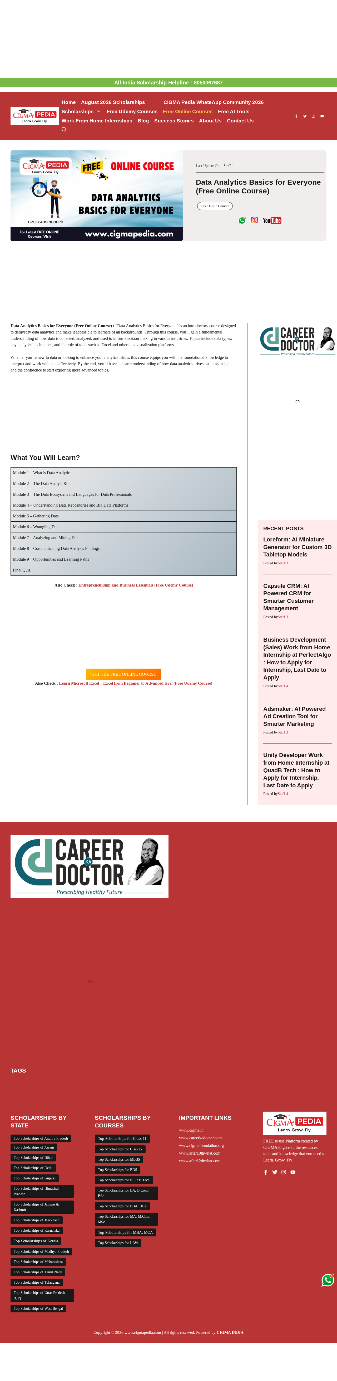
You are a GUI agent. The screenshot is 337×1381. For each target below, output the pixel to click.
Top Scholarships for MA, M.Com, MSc (124, 1219)
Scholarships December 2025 (207, 1089)
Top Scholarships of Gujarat (35, 1178)
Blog (143, 120)
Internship (299, 1083)
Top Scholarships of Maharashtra (38, 1262)
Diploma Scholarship (155, 1083)
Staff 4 (283, 686)
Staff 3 (283, 563)
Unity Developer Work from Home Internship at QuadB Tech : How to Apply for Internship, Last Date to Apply (296, 770)
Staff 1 (229, 166)
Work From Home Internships (97, 120)
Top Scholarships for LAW (118, 1243)
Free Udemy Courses (132, 111)
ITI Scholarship (23, 1089)
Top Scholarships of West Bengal (38, 1309)
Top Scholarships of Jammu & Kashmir (36, 1207)
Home (69, 102)
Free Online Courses (188, 111)
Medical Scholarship (55, 1089)
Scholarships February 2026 (257, 1089)
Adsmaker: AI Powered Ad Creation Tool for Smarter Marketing (294, 716)
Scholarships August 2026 (159, 1089)
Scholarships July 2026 (76, 1096)
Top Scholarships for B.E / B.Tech (124, 1180)
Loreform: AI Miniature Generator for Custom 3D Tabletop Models (297, 547)
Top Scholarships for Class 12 (120, 1149)
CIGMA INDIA (230, 1332)
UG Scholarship (299, 1096)
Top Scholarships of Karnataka (37, 1230)
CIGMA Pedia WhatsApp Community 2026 (213, 102)
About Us (210, 120)
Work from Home (25, 1102)
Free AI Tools (234, 111)
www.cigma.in (191, 1130)
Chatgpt (36, 1083)
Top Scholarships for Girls (262, 1096)
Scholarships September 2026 (214, 1096)
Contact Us (240, 120)
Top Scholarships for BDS (117, 1170)
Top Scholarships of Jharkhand (37, 1220)
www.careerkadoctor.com (200, 1138)
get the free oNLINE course (123, 674)
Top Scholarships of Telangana (37, 1282)
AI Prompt (19, 1083)
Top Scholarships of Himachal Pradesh (36, 1191)
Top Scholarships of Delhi (33, 1168)
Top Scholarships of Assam (34, 1147)
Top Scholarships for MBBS (119, 1159)
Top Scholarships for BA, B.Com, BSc (123, 1193)
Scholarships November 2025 (163, 1096)
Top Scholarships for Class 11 (122, 1138)
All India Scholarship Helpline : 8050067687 (168, 82)
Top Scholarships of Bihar (33, 1158)
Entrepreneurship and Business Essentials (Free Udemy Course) (135, 585)
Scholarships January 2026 (33, 1096)
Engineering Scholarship (195, 1083)
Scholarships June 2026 (117, 1096)
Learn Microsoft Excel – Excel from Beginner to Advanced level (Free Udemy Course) (135, 683)
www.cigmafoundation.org (201, 1145)
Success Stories (174, 120)
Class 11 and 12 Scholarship (112, 1083)
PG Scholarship (86, 1089)
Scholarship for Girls (119, 1089)
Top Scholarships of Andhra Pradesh (41, 1138)
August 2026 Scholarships (119, 102)
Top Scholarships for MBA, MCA (125, 1232)
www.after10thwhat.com (199, 1153)
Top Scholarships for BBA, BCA (122, 1206)
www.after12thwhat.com (199, 1161)
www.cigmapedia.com (143, 1332)
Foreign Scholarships (234, 1083)
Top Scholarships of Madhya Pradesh (41, 1252)
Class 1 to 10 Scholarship (66, 1083)
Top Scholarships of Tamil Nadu (38, 1272)
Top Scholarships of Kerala (36, 1241)
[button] (64, 130)
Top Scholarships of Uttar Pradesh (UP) (39, 1295)
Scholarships (78, 111)
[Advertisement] (168, 39)
